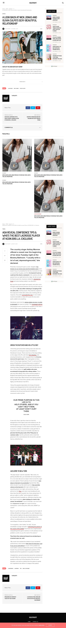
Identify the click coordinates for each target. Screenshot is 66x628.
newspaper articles (37, 304)
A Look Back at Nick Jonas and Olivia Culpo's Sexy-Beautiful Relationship (33, 598)
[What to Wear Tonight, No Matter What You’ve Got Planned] (48, 26)
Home (29, 621)
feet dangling (32, 355)
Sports (3, 13)
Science (4, 173)
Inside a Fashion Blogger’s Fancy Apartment (56, 19)
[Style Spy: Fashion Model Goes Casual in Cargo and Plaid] (48, 36)
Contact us (35, 621)
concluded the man (27, 295)
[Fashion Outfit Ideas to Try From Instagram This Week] (48, 57)
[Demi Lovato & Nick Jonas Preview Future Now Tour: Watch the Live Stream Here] (17, 155)
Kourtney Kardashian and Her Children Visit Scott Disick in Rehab (33, 118)
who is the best (26, 568)
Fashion (55, 15)
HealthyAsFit (7, 28)
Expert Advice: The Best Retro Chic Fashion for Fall (57, 48)
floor (20, 491)
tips (20, 568)
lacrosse (16, 568)
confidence (10, 568)
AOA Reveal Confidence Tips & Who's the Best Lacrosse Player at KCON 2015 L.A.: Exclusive (12, 118)
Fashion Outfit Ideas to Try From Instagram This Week (57, 57)
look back (10, 88)
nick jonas (16, 88)
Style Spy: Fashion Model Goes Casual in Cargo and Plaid (57, 39)
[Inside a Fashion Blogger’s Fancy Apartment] (48, 16)
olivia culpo (22, 88)
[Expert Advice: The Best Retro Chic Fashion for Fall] (48, 48)
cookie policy (41, 625)
